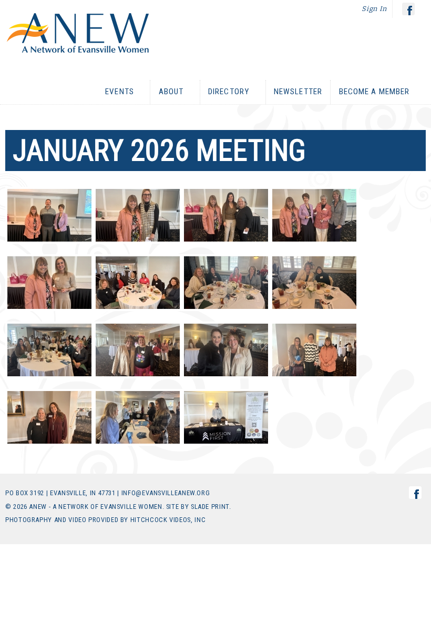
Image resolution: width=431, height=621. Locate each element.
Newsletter (298, 91)
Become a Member (370, 92)
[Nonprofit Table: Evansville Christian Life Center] (138, 417)
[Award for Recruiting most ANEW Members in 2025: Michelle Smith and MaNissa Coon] (138, 215)
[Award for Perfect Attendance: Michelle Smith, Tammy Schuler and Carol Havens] (226, 215)
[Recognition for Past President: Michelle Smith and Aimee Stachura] (49, 282)
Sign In (374, 9)
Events (115, 92)
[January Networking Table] (138, 282)
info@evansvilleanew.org (165, 493)
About (166, 92)
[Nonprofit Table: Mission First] (226, 417)
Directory (224, 92)
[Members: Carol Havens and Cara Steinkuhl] (49, 417)
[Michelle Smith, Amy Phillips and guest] (314, 350)
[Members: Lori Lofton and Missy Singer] (226, 350)
